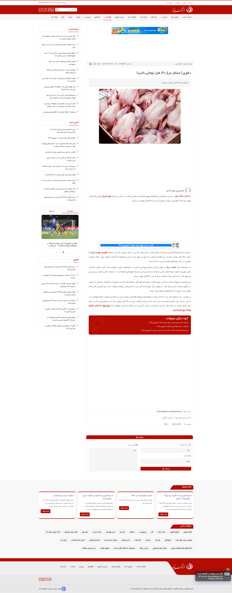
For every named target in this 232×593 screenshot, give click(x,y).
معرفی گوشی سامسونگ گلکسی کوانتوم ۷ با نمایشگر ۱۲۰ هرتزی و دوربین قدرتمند (61, 318)
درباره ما (190, 3)
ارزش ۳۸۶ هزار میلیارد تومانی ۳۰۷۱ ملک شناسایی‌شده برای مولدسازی (63, 130)
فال (152, 532)
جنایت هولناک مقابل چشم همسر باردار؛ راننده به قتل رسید (59, 46)
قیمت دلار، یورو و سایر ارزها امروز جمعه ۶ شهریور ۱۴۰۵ (168, 323)
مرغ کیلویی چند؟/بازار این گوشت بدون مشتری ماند (97, 497)
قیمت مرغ (107, 196)
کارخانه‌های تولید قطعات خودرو (181, 548)
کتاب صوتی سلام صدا (53, 532)
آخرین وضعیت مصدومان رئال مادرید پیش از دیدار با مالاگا (59, 181)
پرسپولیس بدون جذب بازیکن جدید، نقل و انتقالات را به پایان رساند (59, 167)
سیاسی (164, 17)
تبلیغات (177, 3)
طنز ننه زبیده (97, 532)
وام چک (157, 540)
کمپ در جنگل (144, 548)
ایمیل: (186, 456)
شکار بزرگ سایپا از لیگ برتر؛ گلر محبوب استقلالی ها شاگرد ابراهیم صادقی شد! (59, 37)
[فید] (52, 9)
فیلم (62, 17)
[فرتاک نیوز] (181, 13)
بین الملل (154, 17)
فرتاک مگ (54, 17)
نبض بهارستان (110, 532)
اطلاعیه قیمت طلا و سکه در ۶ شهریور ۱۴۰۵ (62, 138)
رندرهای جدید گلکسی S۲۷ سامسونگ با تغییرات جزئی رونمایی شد (60, 310)
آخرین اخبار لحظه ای (78, 540)
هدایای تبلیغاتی (94, 540)
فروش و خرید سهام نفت (184, 540)
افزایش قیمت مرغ (99, 252)
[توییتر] (40, 9)
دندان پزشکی (126, 540)
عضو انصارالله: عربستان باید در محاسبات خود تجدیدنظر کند (61, 159)
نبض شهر (85, 532)
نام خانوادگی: (183, 445)
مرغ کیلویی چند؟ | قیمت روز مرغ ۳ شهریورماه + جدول (177, 497)
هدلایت (147, 540)
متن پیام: (131, 445)
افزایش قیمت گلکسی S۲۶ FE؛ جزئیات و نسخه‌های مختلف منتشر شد (59, 293)
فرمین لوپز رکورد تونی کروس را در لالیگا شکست (60, 175)
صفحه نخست (187, 17)
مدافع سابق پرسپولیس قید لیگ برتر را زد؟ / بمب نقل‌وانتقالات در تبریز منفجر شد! (60, 54)
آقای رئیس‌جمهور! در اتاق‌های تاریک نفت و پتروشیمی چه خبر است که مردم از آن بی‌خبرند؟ (210, 576)
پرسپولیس (142, 532)
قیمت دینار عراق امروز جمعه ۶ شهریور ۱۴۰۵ (136, 245)
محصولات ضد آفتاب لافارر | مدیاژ (124, 548)
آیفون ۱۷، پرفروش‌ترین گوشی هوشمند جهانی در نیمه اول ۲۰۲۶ (60, 327)
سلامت (70, 17)
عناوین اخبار (175, 17)
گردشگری (97, 17)
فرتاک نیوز (179, 196)
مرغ (166, 424)
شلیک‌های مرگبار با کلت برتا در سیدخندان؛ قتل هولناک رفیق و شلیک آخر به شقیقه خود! (61, 96)
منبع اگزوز (168, 540)
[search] (57, 9)
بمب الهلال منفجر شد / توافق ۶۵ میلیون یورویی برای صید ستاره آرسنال (60, 88)
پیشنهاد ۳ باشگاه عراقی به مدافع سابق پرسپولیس (59, 112)
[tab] (69, 211)
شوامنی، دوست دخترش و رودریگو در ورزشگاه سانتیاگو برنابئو (61, 71)
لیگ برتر (122, 532)
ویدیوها (51, 211)
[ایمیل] (94, 63)
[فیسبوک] (48, 9)
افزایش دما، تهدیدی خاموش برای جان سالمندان (60, 152)
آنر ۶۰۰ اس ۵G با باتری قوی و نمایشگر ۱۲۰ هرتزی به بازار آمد (59, 276)
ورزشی (88, 17)
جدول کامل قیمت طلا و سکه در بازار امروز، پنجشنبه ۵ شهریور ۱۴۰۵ (164, 330)
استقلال (132, 532)
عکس (184, 3)
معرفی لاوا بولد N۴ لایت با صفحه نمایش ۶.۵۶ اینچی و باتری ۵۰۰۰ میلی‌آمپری (59, 285)
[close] (228, 569)
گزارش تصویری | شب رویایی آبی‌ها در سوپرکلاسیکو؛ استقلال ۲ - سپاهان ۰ (62, 244)
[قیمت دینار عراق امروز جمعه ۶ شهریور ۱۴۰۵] (175, 245)
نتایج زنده (169, 3)
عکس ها (70, 211)
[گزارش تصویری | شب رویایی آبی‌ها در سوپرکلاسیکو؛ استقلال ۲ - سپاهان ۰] (60, 227)
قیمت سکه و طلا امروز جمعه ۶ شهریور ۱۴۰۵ (172, 326)
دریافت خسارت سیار (110, 540)
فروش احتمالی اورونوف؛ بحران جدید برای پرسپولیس (62, 62)
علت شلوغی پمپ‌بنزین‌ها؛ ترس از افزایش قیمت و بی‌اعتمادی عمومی (60, 190)
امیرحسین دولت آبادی (175, 191)
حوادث (78, 17)
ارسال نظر (166, 469)
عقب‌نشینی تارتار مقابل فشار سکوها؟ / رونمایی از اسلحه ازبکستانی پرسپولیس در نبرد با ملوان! (60, 105)
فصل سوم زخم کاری (71, 532)
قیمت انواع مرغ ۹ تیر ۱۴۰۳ (141, 495)
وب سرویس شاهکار (88, 548)
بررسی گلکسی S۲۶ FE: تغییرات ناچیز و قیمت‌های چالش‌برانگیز (60, 198)
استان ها (144, 17)
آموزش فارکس (104, 548)
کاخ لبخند (138, 540)
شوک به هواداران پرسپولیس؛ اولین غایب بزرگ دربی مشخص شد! (59, 79)
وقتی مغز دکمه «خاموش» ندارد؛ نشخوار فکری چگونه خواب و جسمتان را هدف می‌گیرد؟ (59, 145)
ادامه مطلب (163, 514)
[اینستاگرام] (44, 9)
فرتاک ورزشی (188, 532)
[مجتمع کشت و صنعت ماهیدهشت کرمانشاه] (139, 30)
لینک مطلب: (186, 412)
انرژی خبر (64, 540)
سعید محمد (162, 532)
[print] (90, 63)
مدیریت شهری (119, 17)
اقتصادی (108, 17)
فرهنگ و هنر (132, 17)
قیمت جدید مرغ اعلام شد (62, 495)
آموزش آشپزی (174, 532)
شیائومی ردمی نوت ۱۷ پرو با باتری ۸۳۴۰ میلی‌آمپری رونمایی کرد (59, 301)
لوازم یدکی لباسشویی (160, 548)
